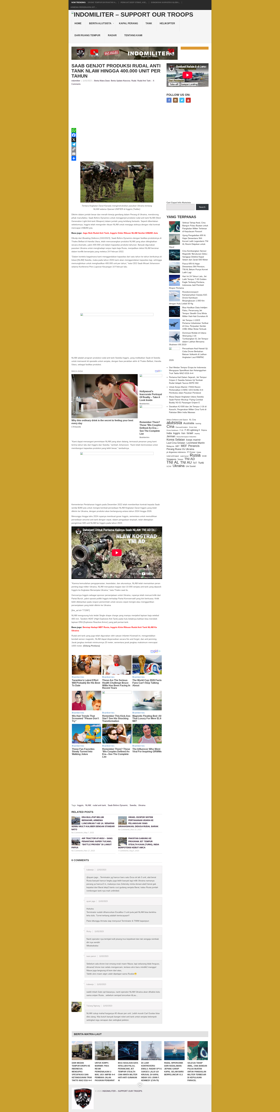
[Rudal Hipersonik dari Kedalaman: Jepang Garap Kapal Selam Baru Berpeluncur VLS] (174, 1050)
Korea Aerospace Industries (186, 437)
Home (78, 23)
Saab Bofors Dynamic (118, 805)
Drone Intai (193, 427)
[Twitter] (181, 100)
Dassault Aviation (182, 427)
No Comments (77, 833)
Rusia (195, 455)
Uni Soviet (191, 466)
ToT (195, 463)
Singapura (171, 459)
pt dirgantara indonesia (176, 452)
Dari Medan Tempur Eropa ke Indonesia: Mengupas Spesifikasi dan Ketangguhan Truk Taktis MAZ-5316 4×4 (187, 370)
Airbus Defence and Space (177, 420)
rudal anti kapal (173, 456)
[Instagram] (175, 100)
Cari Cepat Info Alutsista (179, 202)
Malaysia (170, 446)
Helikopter (167, 23)
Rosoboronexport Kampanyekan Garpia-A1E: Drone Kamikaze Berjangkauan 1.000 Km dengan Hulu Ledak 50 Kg (188, 298)
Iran (183, 433)
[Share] (116, 158)
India (169, 433)
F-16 (181, 430)
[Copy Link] (116, 149)
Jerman (171, 436)
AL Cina (192, 420)
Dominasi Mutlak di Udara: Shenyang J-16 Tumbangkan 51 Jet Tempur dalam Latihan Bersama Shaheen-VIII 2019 (188, 339)
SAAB (204, 456)
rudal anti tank (99, 805)
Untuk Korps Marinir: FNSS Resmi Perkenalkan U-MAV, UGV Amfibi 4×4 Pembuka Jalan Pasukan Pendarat (186, 390)
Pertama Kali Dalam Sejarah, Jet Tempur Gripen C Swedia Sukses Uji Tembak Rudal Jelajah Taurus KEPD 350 (188, 380)
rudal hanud (184, 456)
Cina (170, 426)
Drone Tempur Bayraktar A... (102, 2)
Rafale (199, 452)
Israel (190, 433)
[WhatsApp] (116, 130)
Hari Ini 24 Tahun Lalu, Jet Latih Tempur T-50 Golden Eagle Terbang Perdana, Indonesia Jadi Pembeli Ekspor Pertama (187, 282)
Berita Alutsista (100, 23)
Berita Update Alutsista (120, 81)
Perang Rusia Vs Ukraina (180, 449)
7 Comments (123, 851)
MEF (184, 445)
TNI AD (189, 459)
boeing (198, 423)
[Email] (116, 153)
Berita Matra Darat (102, 81)
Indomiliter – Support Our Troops (122, 1091)
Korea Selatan (176, 439)
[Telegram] (116, 144)
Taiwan (180, 459)
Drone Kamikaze (172, 430)
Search (202, 207)
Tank (149, 23)
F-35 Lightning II (192, 430)
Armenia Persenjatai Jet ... (83, 7)
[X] (116, 139)
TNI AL (173, 462)
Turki (201, 462)
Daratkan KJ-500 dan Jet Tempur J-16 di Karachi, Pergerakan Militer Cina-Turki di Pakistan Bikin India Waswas (187, 409)
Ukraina (141, 805)
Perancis (194, 445)
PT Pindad (191, 452)
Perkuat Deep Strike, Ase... (134, 2)
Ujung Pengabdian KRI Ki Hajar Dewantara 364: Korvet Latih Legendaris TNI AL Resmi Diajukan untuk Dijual (188, 241)
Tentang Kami (133, 35)
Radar (112, 35)
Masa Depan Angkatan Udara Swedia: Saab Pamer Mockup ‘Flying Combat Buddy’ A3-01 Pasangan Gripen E (186, 400)
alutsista (174, 422)
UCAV (169, 466)
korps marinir (193, 439)
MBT (177, 446)
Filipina (204, 430)
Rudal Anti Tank (144, 81)
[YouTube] (188, 100)
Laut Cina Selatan (176, 443)
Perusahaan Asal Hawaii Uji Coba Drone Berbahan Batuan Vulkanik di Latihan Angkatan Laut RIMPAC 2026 (188, 354)
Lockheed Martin (196, 442)
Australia (188, 423)
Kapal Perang (128, 23)
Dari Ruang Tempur (87, 35)
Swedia (133, 805)
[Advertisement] (116, 107)
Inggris (80, 805)
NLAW (88, 805)
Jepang (197, 433)
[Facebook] (116, 135)
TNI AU (186, 462)
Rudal (133, 81)
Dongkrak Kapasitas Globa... (165, 2)
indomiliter (75, 81)
